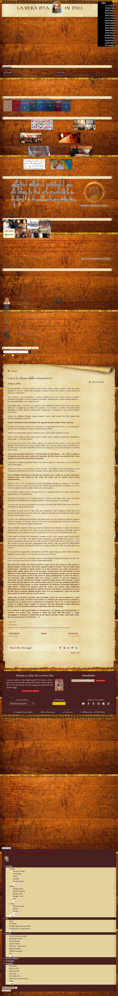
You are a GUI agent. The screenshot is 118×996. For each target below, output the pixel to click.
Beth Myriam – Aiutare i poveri (17, 806)
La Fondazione (67, 712)
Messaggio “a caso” (18, 756)
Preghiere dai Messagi (19, 751)
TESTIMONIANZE (10, 821)
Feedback (74, 653)
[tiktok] (108, 703)
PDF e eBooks (13, 784)
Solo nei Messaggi (21, 355)
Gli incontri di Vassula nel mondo (18, 796)
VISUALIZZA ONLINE (30, 691)
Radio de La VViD (13, 829)
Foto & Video (12, 834)
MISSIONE (8, 794)
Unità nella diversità (18, 766)
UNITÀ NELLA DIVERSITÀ (12, 819)
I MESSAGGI (9, 726)
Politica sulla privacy (47, 712)
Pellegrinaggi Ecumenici (15, 799)
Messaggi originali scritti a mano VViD (19, 786)
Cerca (14, 759)
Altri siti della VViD (14, 836)
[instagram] (98, 703)
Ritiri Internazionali (14, 801)
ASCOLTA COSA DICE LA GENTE (95, 259)
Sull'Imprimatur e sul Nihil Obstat (93, 712)
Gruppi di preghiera (14, 804)
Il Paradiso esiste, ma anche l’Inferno (19, 789)
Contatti (11, 841)
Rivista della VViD (14, 831)
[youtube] (83, 703)
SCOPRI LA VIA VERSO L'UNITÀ (94, 206)
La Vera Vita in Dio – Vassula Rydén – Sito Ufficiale (28, 852)
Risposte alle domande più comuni (18, 839)
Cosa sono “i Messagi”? (19, 731)
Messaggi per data (18, 749)
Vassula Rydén (13, 826)
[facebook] (88, 703)
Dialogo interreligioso (15, 809)
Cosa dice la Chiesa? (18, 741)
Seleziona (11, 746)
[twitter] (93, 703)
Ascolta (15, 736)
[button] (12, 866)
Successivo (73, 633)
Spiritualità (16, 739)
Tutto (8, 355)
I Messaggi (12, 729)
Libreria (11, 781)
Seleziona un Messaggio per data (16, 361)
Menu (6, 49)
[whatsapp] (103, 703)
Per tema (11, 764)
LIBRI (7, 779)
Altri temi (15, 771)
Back (15, 744)
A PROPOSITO (9, 824)
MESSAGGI (97, 382)
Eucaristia (15, 769)
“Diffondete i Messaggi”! (15, 811)
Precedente (14, 633)
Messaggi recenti (17, 754)
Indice (44, 633)
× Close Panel (6, 848)
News (10, 814)
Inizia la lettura (17, 734)
